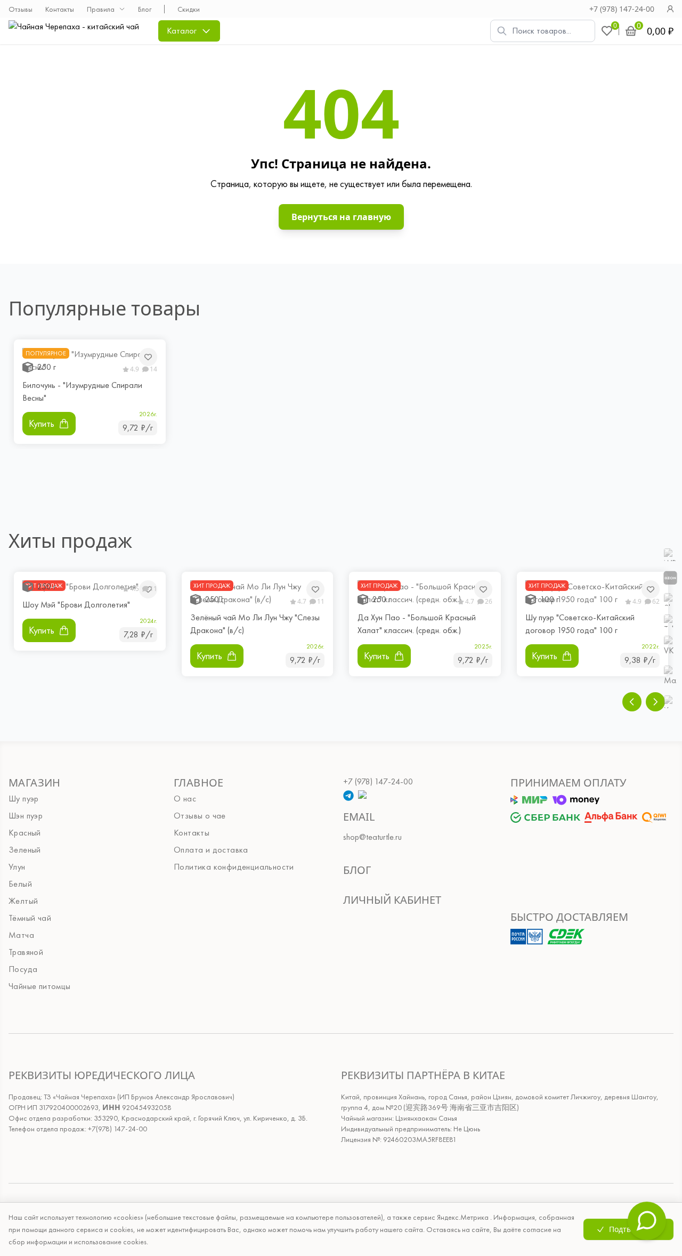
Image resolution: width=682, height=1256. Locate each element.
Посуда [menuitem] (23, 969)
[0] (607, 31)
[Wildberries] (670, 554)
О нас (185, 798)
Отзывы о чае (200, 815)
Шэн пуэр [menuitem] (26, 815)
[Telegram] (670, 620)
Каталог (182, 30)
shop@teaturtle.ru (372, 836)
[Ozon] (670, 577)
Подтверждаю (635, 1229)
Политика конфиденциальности (234, 866)
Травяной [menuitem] (26, 952)
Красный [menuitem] (25, 832)
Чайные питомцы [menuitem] (40, 986)
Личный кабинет (392, 900)
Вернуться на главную (341, 217)
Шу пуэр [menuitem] (24, 798)
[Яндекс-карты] (670, 701)
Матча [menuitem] (21, 935)
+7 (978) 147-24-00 (621, 9)
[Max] (670, 676)
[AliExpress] (670, 599)
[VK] (670, 646)
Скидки (188, 9)
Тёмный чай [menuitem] (30, 917)
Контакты (59, 9)
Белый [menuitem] (20, 883)
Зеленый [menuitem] (25, 849)
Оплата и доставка (211, 849)
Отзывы (21, 9)
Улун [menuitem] (17, 866)
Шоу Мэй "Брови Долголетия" (76, 604)
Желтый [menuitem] (23, 900)
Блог (144, 9)
